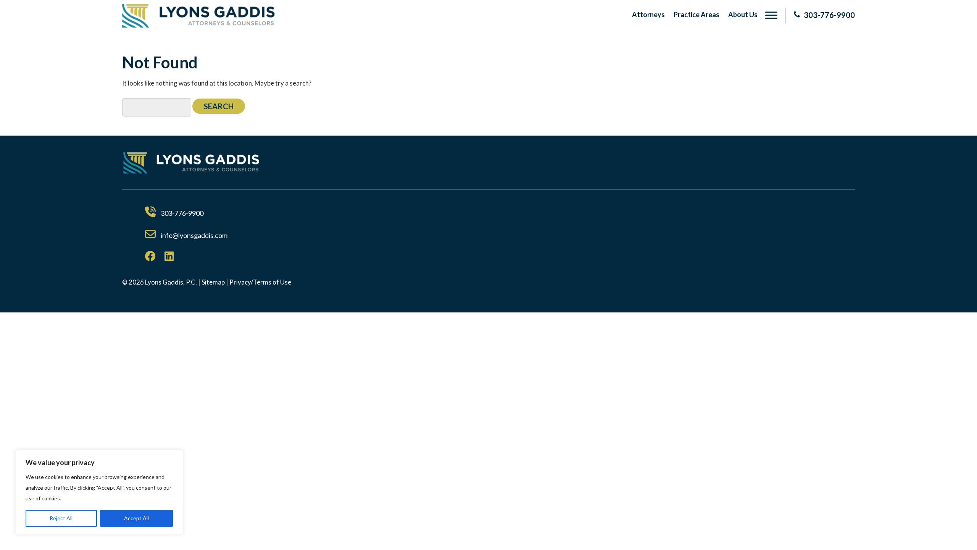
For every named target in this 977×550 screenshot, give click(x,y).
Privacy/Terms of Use (260, 282)
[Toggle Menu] (771, 15)
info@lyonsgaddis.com (194, 235)
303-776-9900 (829, 14)
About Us (743, 14)
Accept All (136, 518)
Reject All (61, 518)
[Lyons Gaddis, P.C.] (198, 25)
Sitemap (213, 282)
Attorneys (648, 14)
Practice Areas (696, 14)
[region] (99, 492)
